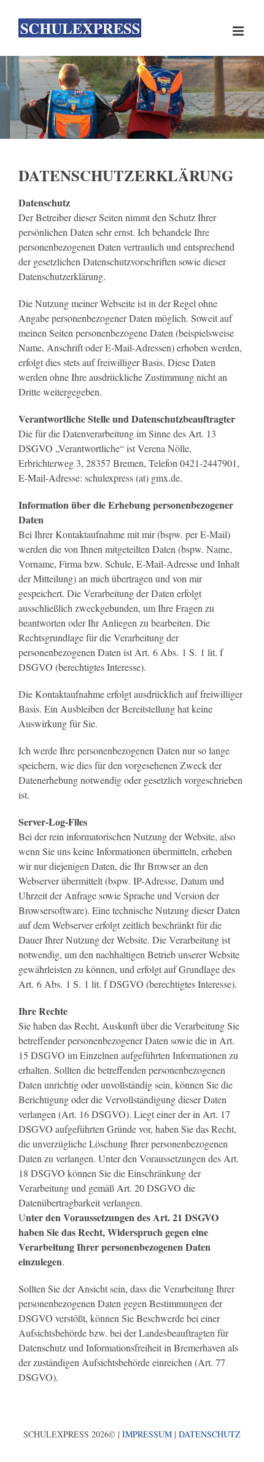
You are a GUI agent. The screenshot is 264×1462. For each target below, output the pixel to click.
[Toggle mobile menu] (239, 31)
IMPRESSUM (147, 1434)
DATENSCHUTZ (210, 1434)
